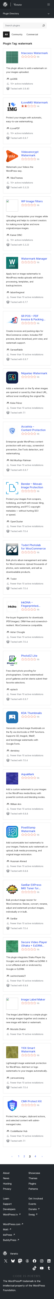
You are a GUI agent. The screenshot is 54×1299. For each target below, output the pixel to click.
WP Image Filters (32, 201)
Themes (32, 1178)
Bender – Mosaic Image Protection (32, 485)
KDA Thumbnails (31, 713)
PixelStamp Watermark (28, 829)
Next (42, 1156)
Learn (6, 1198)
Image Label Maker (33, 999)
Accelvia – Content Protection (33, 428)
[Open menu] (49, 4)
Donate (34, 1209)
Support (7, 1203)
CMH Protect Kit (31, 1101)
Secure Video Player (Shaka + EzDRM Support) (34, 944)
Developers (9, 1209)
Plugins (32, 1183)
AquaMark (27, 774)
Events (32, 1203)
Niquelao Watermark (34, 373)
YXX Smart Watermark (28, 1049)
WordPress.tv (12, 1214)
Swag (33, 1214)
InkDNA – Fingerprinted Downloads (29, 604)
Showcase (34, 1173)
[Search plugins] (44, 26)
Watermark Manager (34, 258)
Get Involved (35, 1198)
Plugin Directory (11, 13)
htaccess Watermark (34, 53)
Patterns (33, 1188)
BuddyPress (11, 1240)
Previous (12, 1156)
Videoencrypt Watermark (30, 153)
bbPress (9, 1234)
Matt (7, 1229)
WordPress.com (13, 1224)
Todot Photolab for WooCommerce (33, 547)
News (6, 1178)
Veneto (14, 1253)
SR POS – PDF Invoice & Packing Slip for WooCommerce (32, 317)
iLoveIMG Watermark (34, 102)
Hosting (7, 1183)
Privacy (7, 1188)
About (6, 1173)
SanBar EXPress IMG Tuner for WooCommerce (31, 886)
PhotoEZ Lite (29, 655)
